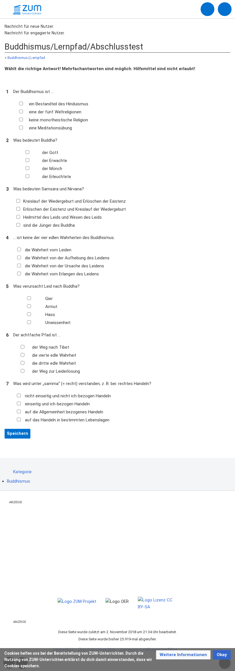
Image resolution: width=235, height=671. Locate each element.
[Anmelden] (207, 9)
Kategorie (22, 471)
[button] (183, 655)
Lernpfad (37, 58)
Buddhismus (17, 58)
